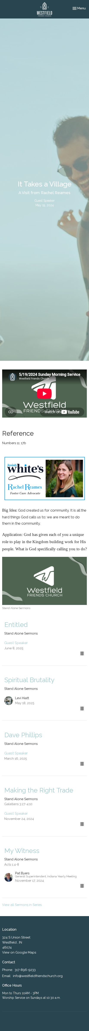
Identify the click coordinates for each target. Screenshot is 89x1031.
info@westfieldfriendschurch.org (38, 976)
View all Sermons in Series (22, 905)
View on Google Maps (19, 952)
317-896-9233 (25, 970)
